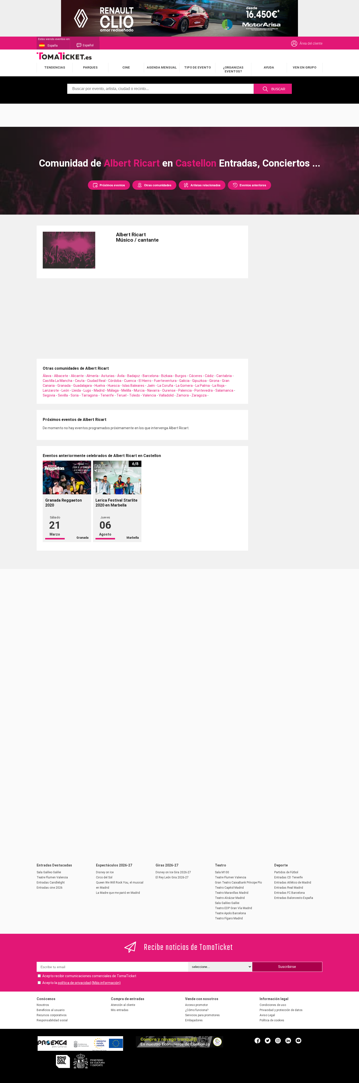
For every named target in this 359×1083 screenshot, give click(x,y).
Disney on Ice (105, 872)
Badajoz (133, 376)
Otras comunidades (157, 185)
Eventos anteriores (253, 185)
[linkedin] (288, 1040)
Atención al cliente (123, 1005)
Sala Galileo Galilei (49, 872)
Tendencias (54, 67)
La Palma (202, 385)
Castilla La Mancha (57, 381)
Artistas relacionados (205, 185)
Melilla (126, 390)
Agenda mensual (162, 67)
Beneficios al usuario (50, 1010)
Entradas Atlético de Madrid (292, 882)
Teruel (121, 395)
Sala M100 (222, 872)
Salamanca (224, 390)
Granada (64, 385)
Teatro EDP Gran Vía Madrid (233, 908)
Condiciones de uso (273, 1005)
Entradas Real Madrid (288, 887)
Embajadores (194, 1020)
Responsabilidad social (52, 1020)
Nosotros (43, 1005)
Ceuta (79, 381)
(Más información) (106, 983)
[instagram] (278, 1040)
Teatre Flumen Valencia (52, 877)
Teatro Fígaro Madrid (229, 918)
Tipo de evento (197, 67)
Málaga (113, 390)
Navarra (153, 390)
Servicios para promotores (202, 1015)
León (65, 390)
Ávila (121, 376)
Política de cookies (272, 1020)
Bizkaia (166, 376)
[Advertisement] (179, 115)
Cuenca (130, 381)
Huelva (100, 385)
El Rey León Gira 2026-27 (172, 877)
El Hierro (145, 381)
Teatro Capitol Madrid (229, 887)
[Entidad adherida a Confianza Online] (179, 1046)
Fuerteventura (165, 381)
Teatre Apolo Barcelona (230, 913)
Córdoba (114, 381)
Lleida (76, 390)
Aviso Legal (267, 1015)
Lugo (87, 390)
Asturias (108, 376)
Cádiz (209, 376)
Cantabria (224, 376)
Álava (47, 376)
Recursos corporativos (52, 1015)
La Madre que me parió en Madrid (118, 892)
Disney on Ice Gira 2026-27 (173, 872)
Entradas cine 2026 (50, 887)
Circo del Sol (104, 877)
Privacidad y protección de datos (281, 1010)
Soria (75, 395)
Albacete (61, 376)
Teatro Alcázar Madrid (230, 898)
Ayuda (269, 67)
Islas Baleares (133, 385)
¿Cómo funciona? (196, 1010)
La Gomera (184, 385)
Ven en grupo (304, 67)
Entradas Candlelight (51, 882)
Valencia (149, 395)
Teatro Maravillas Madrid (231, 892)
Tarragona (89, 395)
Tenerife (107, 395)
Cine (126, 67)
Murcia (139, 390)
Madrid (99, 390)
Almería (92, 376)
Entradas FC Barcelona (289, 892)
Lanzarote (51, 390)
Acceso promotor (196, 1005)
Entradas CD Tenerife (288, 877)
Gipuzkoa (199, 381)
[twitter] (268, 1040)
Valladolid (166, 395)
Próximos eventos (112, 185)
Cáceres (195, 376)
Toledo (134, 395)
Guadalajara (82, 385)
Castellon (195, 163)
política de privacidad (74, 983)
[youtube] (298, 1040)
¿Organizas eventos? (233, 69)
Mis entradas (119, 1010)
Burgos (180, 376)
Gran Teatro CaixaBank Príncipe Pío (238, 882)
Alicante (77, 376)
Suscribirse (287, 967)
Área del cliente (311, 43)
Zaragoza (199, 395)
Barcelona (150, 376)
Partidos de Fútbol (286, 872)
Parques (90, 67)
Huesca (114, 385)
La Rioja (218, 385)
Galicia (184, 381)
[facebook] (257, 1040)
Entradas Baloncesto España (293, 898)
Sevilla (63, 395)
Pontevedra (203, 390)
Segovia (49, 395)
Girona (214, 381)
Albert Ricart (132, 163)
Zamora (182, 395)
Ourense (169, 390)
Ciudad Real (96, 381)
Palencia (185, 390)
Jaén (151, 385)
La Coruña (165, 385)
